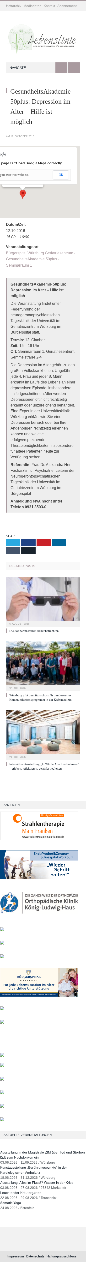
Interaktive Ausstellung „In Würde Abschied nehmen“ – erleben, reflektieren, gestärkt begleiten (44, 766)
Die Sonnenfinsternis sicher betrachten (34, 630)
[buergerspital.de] (39, 995)
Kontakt (49, 6)
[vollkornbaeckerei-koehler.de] (2, 943)
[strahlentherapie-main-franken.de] (39, 839)
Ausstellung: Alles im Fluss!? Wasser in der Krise (36, 1182)
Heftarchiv (13, 6)
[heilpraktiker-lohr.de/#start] (2, 1120)
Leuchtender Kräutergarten (20, 1193)
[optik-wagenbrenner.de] (2, 957)
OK (61, 175)
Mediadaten (32, 6)
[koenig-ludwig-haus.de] (39, 916)
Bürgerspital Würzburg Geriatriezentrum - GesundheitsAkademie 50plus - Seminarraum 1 (40, 259)
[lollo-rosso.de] (2, 1066)
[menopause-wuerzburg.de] (2, 1009)
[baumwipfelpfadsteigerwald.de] (2, 1106)
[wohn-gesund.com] (2, 930)
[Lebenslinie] (43, 37)
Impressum (15, 1256)
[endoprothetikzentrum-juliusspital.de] (39, 878)
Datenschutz (35, 1256)
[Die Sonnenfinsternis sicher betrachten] (43, 601)
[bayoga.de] (2, 1056)
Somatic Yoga (10, 1203)
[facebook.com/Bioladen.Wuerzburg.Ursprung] (2, 1093)
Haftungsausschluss (61, 1256)
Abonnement (67, 6)
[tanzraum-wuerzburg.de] (2, 1079)
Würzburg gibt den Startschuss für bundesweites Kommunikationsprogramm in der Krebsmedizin (40, 697)
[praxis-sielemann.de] (2, 1022)
